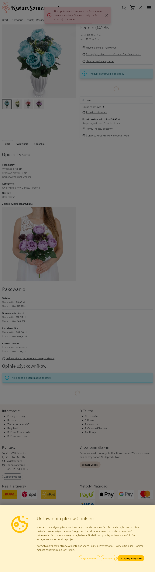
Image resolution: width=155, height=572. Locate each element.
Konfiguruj (109, 558)
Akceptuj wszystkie (131, 558)
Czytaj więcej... (89, 558)
